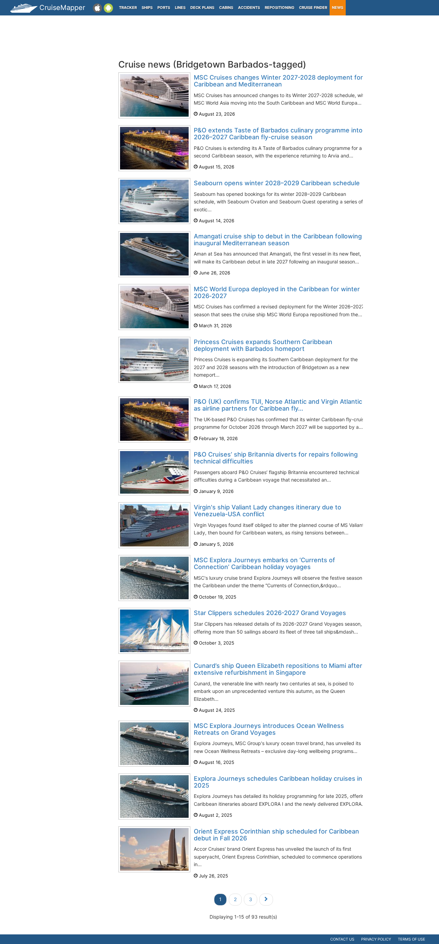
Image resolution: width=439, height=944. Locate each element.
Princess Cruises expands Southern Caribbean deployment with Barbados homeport (263, 345)
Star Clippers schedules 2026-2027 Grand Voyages (270, 612)
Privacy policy (376, 939)
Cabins (226, 7)
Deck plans (202, 7)
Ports (163, 7)
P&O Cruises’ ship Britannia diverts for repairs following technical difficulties (276, 458)
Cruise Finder (313, 7)
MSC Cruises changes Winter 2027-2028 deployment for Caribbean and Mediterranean (278, 81)
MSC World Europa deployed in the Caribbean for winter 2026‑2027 (277, 292)
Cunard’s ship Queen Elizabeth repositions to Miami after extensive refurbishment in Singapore (278, 669)
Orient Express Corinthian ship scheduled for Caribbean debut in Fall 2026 (276, 835)
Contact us (342, 939)
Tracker (128, 7)
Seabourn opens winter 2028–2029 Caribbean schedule (277, 183)
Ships (147, 7)
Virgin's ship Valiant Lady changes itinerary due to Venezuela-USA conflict (267, 511)
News (337, 7)
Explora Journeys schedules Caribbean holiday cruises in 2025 (278, 782)
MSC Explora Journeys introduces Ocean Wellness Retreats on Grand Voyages (269, 729)
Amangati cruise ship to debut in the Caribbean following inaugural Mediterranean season (278, 240)
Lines (180, 7)
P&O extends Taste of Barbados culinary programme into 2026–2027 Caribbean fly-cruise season (278, 134)
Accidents (249, 7)
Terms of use (411, 939)
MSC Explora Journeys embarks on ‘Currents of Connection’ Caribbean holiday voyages (264, 563)
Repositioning (279, 7)
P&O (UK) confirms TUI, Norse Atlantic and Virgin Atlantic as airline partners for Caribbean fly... (278, 405)
